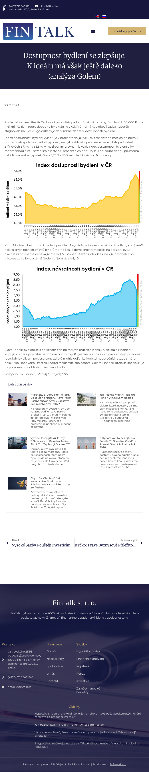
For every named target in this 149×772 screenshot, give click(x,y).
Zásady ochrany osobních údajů (43, 764)
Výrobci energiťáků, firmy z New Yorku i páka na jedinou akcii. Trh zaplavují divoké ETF (51, 441)
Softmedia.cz (118, 764)
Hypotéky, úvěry (88, 651)
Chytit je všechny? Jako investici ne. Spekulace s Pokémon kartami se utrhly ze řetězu (50, 483)
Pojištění (82, 666)
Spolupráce (55, 666)
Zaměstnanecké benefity (88, 690)
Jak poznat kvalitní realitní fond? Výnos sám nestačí (117, 396)
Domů (51, 651)
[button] (93, 31)
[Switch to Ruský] (104, 16)
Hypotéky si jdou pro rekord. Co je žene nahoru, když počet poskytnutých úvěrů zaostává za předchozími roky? (51, 399)
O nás (51, 673)
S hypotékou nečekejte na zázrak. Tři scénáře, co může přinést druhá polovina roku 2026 (118, 442)
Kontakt (52, 681)
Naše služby (55, 658)
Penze (80, 673)
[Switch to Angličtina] (97, 16)
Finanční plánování (90, 658)
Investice (83, 681)
